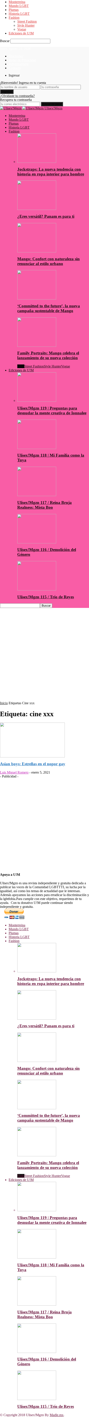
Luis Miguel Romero (14, 772)
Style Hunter (26, 25)
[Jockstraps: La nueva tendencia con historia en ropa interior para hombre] (36, 161)
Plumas (14, 10)
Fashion (14, 17)
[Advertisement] (44, 656)
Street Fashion (27, 21)
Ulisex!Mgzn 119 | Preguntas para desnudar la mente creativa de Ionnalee (51, 410)
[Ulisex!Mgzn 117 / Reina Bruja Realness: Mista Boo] (36, 495)
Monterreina (17, 2)
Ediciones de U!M (21, 33)
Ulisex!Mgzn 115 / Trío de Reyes (45, 597)
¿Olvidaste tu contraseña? (17, 96)
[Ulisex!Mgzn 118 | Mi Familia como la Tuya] (36, 448)
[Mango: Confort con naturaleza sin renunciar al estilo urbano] (36, 251)
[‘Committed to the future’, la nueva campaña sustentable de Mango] (36, 298)
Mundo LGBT (19, 6)
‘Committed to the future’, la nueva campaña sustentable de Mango (48, 308)
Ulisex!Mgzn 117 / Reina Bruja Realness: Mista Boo (44, 505)
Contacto (15, 68)
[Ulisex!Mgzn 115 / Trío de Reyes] (36, 589)
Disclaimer (16, 56)
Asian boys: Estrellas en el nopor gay (32, 764)
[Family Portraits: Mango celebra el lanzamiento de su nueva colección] (36, 345)
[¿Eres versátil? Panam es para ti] (36, 209)
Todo (20, 366)
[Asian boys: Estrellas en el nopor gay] (32, 756)
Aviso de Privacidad (22, 60)
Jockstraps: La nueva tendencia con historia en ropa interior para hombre (50, 171)
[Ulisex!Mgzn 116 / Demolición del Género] (36, 542)
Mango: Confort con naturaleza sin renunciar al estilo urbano (48, 261)
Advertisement (19, 64)
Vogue (21, 29)
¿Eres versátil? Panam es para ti (45, 216)
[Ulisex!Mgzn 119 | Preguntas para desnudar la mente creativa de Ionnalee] (36, 400)
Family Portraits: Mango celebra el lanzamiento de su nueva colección (48, 355)
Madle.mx (57, 1415)
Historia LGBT (19, 13)
